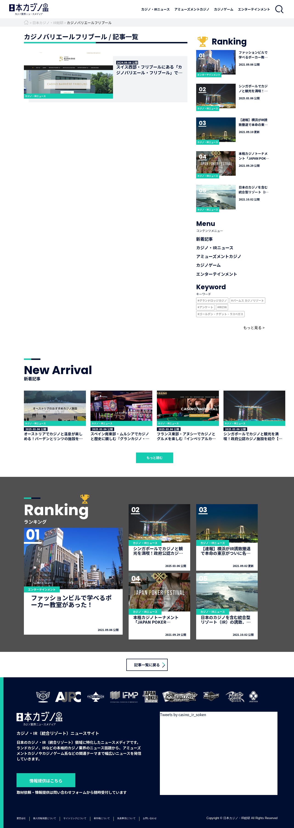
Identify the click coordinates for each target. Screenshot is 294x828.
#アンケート (205, 307)
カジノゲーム (223, 9)
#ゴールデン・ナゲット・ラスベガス (220, 314)
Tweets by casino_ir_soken (183, 714)
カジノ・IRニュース (155, 9)
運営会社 (21, 818)
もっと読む (155, 457)
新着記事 (204, 239)
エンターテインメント (254, 9)
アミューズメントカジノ (191, 9)
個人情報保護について (44, 818)
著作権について (102, 818)
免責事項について (126, 818)
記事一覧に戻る (147, 664)
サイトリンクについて (74, 818)
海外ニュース (155, 21)
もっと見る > (254, 327)
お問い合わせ (150, 818)
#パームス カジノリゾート (247, 300)
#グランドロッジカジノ (212, 300)
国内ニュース (155, 15)
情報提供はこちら (45, 781)
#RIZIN (222, 307)
